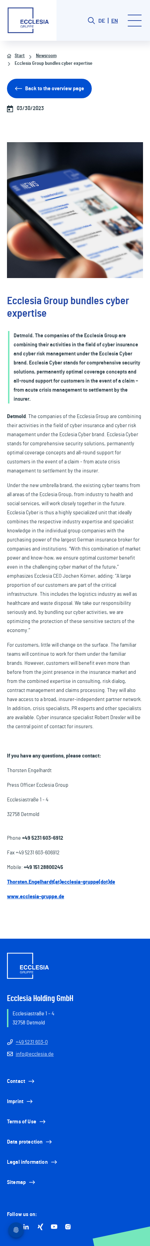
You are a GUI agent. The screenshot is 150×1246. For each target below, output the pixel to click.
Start (20, 55)
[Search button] (91, 20)
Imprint (15, 1101)
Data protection (25, 1142)
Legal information (27, 1162)
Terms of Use (21, 1121)
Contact (16, 1081)
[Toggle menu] (135, 20)
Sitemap (16, 1182)
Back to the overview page (54, 88)
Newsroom (46, 55)
